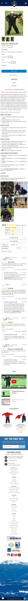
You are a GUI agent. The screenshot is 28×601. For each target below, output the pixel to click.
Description (14, 79)
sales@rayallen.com (8, 277)
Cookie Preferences (14, 534)
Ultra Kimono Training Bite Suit (7, 425)
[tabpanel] (7, 420)
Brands (14, 509)
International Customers (14, 472)
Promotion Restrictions (14, 483)
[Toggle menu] (2, 3)
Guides (14, 518)
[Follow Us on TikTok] (19, 555)
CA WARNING (3, 173)
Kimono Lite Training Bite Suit (8, 267)
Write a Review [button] (14, 237)
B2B (14, 496)
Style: (3, 54)
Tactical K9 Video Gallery (14, 489)
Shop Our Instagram (14, 491)
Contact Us (14, 474)
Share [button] (4, 269)
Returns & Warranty (14, 469)
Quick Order (14, 507)
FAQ (14, 516)
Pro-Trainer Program (14, 498)
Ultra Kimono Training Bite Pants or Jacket (20, 426)
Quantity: (4, 65)
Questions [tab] (13, 244)
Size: (3, 60)
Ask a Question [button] (14, 241)
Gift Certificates (14, 506)
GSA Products (14, 511)
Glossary (14, 520)
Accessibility (14, 532)
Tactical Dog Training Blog (14, 487)
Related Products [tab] (14, 409)
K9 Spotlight (14, 481)
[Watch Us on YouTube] (16, 555)
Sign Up (22, 446)
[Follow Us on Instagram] (8, 555)
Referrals (14, 501)
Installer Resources (14, 527)
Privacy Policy (14, 530)
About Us (14, 515)
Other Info (14, 85)
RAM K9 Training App (14, 522)
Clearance (14, 478)
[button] (23, 269)
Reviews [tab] (4, 244)
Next (26, 423)
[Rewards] (25, 598)
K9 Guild (14, 480)
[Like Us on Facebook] (12, 555)
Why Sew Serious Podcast (14, 492)
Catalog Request (14, 523)
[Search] (6, 3)
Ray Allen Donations (14, 500)
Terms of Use (14, 528)
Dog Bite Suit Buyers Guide (10, 169)
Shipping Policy (14, 471)
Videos (14, 82)
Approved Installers (14, 525)
